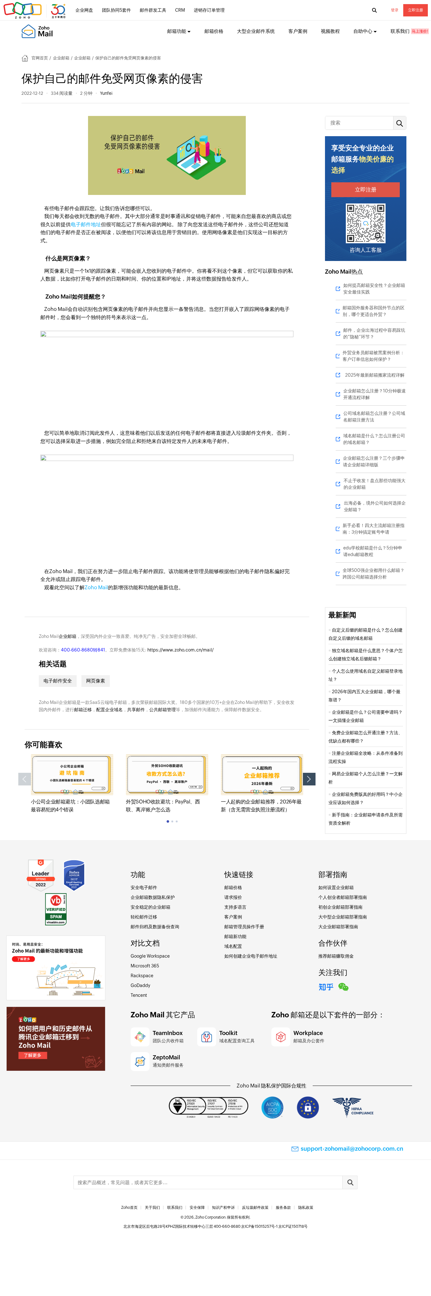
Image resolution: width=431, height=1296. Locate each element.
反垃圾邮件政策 (255, 1207)
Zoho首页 (129, 1207)
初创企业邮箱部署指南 (340, 907)
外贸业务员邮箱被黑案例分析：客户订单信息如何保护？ (373, 356)
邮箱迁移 (83, 709)
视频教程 (330, 31)
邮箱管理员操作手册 (244, 926)
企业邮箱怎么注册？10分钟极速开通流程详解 (374, 394)
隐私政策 (305, 1207)
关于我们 (152, 1207)
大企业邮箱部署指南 (338, 926)
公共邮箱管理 (162, 709)
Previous (24, 779)
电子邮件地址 (86, 224)
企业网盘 (84, 10)
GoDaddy (140, 985)
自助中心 (362, 31)
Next (309, 779)
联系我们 (400, 31)
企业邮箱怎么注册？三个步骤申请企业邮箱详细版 (374, 461)
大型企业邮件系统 (256, 31)
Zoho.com (35, 10)
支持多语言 (235, 907)
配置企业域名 (109, 709)
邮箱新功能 (235, 936)
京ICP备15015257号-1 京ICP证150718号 (274, 1226)
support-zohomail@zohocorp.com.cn (352, 1149)
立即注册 (415, 10)
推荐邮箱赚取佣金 (336, 956)
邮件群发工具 (153, 10)
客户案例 (297, 31)
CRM (180, 10)
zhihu (326, 986)
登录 (395, 10)
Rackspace (142, 975)
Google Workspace (150, 956)
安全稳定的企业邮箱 (150, 907)
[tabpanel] (72, 784)
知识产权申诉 (223, 1207)
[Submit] (349, 1182)
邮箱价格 (213, 31)
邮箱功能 (176, 31)
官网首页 (40, 58)
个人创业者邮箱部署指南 (342, 897)
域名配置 (233, 946)
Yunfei (106, 93)
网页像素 (95, 680)
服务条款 (283, 1207)
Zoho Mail (96, 587)
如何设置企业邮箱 (336, 887)
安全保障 (197, 1207)
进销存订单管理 (209, 10)
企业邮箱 (61, 58)
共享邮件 (136, 709)
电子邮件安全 (58, 680)
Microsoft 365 (145, 965)
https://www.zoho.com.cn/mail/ (180, 649)
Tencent (139, 995)
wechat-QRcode (343, 986)
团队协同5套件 (116, 10)
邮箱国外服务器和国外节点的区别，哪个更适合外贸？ (373, 311)
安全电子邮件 (144, 887)
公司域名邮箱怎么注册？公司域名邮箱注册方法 (374, 416)
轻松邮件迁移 (144, 916)
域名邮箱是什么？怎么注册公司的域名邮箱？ (374, 439)
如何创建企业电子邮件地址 (250, 956)
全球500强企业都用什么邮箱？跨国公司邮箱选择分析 (373, 573)
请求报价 (233, 897)
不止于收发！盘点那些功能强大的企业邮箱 (374, 484)
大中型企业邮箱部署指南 (342, 916)
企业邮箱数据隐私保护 (153, 897)
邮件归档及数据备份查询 (155, 926)
